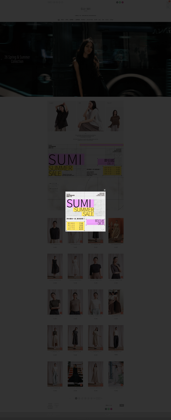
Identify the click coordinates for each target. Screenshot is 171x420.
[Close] (104, 189)
